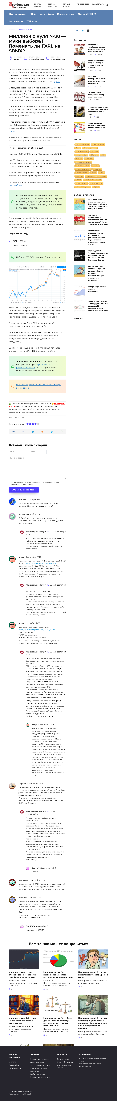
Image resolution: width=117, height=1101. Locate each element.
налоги (86, 148)
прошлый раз (15, 185)
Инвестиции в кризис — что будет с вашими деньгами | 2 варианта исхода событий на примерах (98, 306)
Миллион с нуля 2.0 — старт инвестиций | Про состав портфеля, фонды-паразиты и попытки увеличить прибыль (92, 1023)
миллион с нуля (17, 418)
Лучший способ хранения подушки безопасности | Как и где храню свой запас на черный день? (98, 204)
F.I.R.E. (33, 14)
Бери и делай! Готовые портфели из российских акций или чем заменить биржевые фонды (98, 255)
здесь (57, 82)
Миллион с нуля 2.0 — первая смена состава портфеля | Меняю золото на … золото (58, 976)
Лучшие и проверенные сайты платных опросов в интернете (97, 79)
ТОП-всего (32, 21)
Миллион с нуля (65, 14)
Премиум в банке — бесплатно (38, 1069)
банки (102, 173)
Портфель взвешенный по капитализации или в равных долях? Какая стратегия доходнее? (98, 219)
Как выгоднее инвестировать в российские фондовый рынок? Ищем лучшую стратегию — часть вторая (96, 238)
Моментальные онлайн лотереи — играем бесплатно (96, 125)
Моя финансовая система (64, 1066)
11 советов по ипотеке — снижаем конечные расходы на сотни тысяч (98, 110)
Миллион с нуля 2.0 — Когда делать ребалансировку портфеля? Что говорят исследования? (58, 1022)
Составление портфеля (40, 1065)
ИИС (103, 155)
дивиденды (89, 158)
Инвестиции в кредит (39, 1059)
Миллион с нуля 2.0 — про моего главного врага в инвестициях (22, 1020)
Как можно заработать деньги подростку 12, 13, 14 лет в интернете (96, 48)
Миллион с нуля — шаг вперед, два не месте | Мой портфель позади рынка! (23, 974)
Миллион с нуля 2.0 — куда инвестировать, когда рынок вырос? (93, 974)
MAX (18, 406)
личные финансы (81, 173)
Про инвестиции (17, 14)
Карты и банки (46, 14)
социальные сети (96, 183)
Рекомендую (83, 4)
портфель (97, 169)
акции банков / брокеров (93, 180)
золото (93, 173)
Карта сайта (14, 1065)
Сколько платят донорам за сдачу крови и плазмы (96, 94)
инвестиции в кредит (83, 169)
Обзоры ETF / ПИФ (86, 14)
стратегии (79, 176)
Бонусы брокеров (65, 1062)
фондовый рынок (81, 151)
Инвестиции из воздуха (40, 1077)
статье (12, 131)
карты (94, 148)
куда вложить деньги (83, 187)
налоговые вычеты (82, 165)
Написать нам (15, 1068)
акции (78, 148)
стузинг (96, 187)
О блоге (12, 1062)
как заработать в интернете (96, 176)
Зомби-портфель (37, 1074)
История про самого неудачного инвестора (97, 289)
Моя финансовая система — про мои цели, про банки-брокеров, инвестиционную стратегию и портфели (96, 273)
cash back (94, 151)
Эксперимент (16, 21)
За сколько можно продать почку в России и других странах (96, 64)
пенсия (78, 180)
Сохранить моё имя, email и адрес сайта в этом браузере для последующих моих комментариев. (35, 483)
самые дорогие (81, 183)
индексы (95, 165)
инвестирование (98, 144)
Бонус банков (63, 1059)
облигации (94, 155)
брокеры (79, 158)
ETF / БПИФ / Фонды (82, 144)
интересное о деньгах (83, 162)
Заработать (98, 4)
